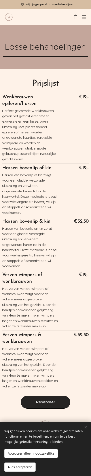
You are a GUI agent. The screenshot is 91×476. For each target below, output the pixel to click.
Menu (84, 17)
